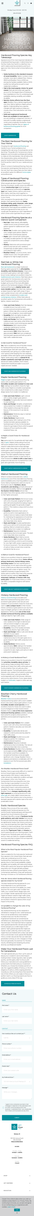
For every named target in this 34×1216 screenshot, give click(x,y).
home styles (27, 172)
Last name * (5, 1016)
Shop (5, 1175)
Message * (5, 1087)
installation (7, 763)
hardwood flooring (20, 146)
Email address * (6, 1055)
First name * (5, 1005)
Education (7, 1190)
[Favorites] (28, 3)
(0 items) (31, 3)
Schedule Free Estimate (12, 983)
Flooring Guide (15, 19)
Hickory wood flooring (8, 597)
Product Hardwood (9, 21)
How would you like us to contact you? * (13, 1033)
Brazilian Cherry (6, 699)
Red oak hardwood (7, 267)
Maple (3, 380)
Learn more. (11, 1207)
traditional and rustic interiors (11, 277)
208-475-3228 (17, 13)
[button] (24, 3)
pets (7, 442)
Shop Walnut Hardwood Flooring (16, 589)
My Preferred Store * (8, 1077)
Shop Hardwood (10, 135)
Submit (17, 1117)
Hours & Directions (17, 1141)
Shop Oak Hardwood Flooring (15, 371)
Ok (17, 1210)
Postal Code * (6, 1066)
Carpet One (4, 19)
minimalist (12, 680)
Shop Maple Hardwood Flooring (15, 468)
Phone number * (7, 1043)
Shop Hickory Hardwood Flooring (16, 688)
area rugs (4, 795)
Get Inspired (8, 1183)
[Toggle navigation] (2, 3)
